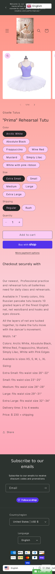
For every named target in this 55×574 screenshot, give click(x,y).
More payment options (27, 252)
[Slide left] (20, 105)
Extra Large (14, 194)
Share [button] (10, 432)
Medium (11, 186)
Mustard (11, 157)
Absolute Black (16, 141)
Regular (11, 207)
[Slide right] (34, 105)
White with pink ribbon (21, 165)
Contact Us (43, 571)
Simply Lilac (34, 157)
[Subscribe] (45, 488)
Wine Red (38, 149)
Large (29, 186)
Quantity (7, 215)
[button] (7, 31)
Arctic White (14, 133)
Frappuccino (14, 149)
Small (33, 178)
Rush (29, 207)
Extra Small (13, 178)
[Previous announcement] (6, 7)
